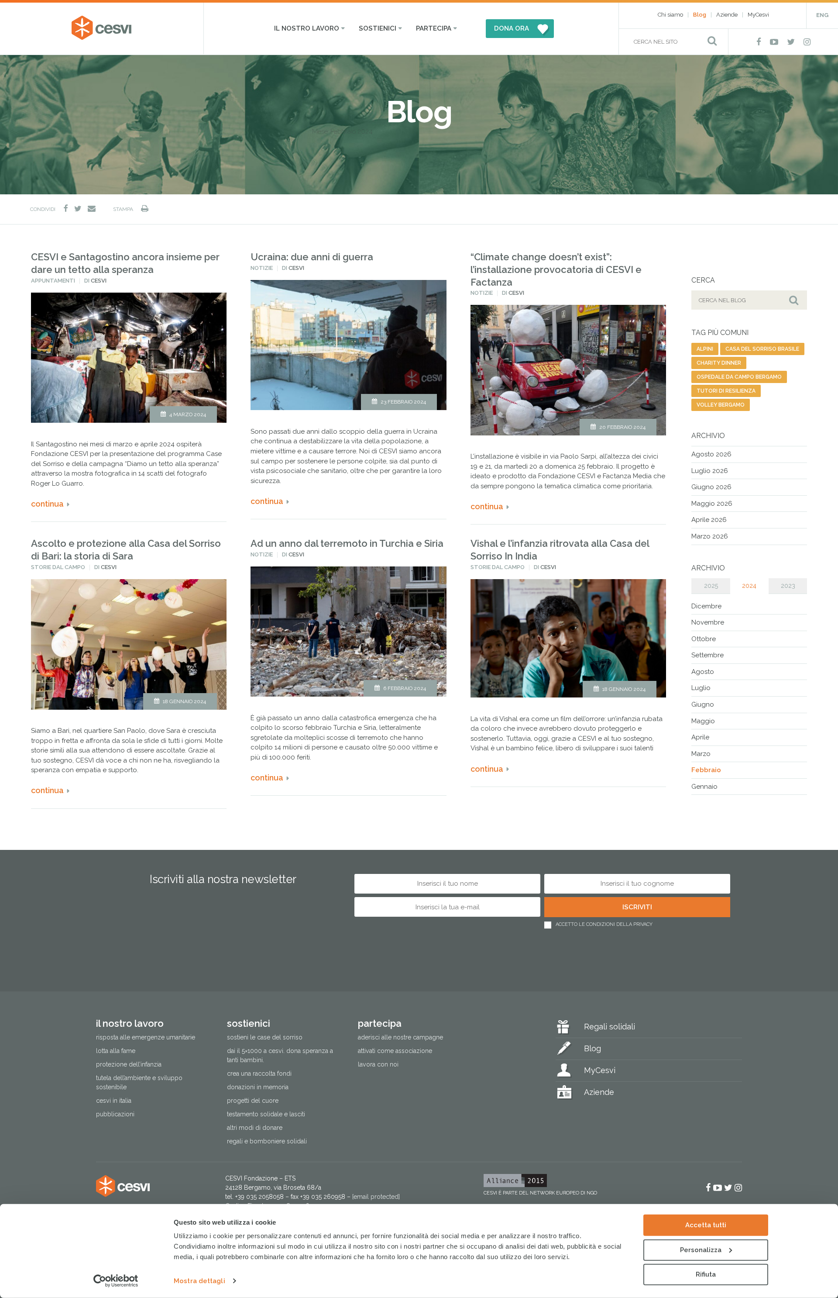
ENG (822, 15)
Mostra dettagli (199, 1281)
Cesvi (98, 280)
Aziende (727, 14)
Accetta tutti (705, 1225)
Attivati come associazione (395, 1050)
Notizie (262, 268)
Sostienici (377, 28)
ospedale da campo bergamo (739, 377)
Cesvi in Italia (113, 1100)
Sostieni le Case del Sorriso (264, 1037)
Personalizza (700, 1249)
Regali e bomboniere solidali (267, 1141)
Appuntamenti (53, 280)
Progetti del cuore (252, 1100)
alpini (705, 349)
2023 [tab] (788, 585)
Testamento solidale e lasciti (266, 1114)
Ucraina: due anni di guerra (312, 256)
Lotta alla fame (115, 1050)
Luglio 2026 (709, 471)
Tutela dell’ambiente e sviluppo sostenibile (139, 1082)
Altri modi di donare (254, 1127)
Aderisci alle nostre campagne (400, 1037)
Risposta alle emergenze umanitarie (145, 1037)
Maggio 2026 (711, 503)
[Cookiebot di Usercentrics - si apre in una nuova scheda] (116, 1281)
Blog (699, 14)
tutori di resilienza (726, 391)
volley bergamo (721, 405)
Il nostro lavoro (306, 28)
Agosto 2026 (711, 454)
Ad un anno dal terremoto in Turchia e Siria (347, 543)
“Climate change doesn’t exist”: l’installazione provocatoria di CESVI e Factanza (556, 269)
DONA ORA (511, 28)
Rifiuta (706, 1274)
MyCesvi (758, 14)
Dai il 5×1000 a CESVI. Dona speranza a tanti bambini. (280, 1055)
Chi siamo (670, 14)
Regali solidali (609, 1026)
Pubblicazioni (115, 1114)
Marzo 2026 (709, 536)
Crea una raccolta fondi (259, 1073)
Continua (47, 503)
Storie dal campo (58, 567)
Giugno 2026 (711, 487)
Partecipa (433, 28)
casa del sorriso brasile (762, 349)
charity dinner (719, 363)
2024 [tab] (749, 585)
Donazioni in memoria (257, 1087)
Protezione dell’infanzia (128, 1064)
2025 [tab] (711, 585)
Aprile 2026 (709, 520)
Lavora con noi (378, 1064)
